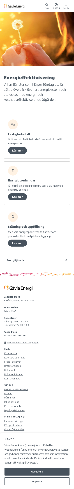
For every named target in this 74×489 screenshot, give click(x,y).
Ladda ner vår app (13, 421)
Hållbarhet (9, 397)
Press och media (13, 406)
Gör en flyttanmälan (14, 429)
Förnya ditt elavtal (13, 425)
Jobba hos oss (11, 401)
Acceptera (37, 471)
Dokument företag (13, 374)
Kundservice (10, 353)
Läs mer (17, 150)
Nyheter (8, 393)
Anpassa (37, 481)
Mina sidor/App (13, 416)
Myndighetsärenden (14, 410)
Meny (66, 7)
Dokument (9, 370)
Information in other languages (22, 342)
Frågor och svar (12, 361)
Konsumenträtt (12, 378)
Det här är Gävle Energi (16, 389)
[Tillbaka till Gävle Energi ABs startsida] (23, 6)
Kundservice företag (14, 357)
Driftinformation (12, 365)
